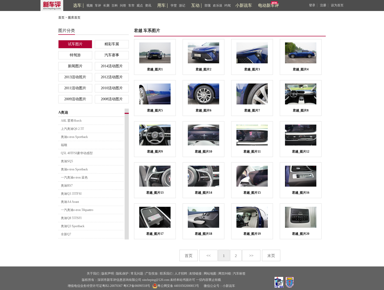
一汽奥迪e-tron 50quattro (77, 210)
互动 (195, 5)
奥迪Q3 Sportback (72, 226)
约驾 (227, 5)
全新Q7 (66, 234)
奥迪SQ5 (67, 161)
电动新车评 (268, 5)
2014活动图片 (112, 66)
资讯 (148, 5)
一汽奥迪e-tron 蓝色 (74, 177)
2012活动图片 (112, 77)
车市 (131, 5)
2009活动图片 (75, 99)
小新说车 (243, 5)
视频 (89, 5)
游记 (182, 5)
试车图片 (75, 44)
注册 (323, 5)
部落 (208, 5)
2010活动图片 (112, 88)
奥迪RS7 (67, 185)
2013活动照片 (75, 77)
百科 (115, 5)
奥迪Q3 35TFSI (71, 194)
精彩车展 (111, 44)
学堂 (174, 5)
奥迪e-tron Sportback (74, 137)
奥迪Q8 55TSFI (71, 218)
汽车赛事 (111, 55)
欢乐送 (217, 5)
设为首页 (337, 5)
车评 (98, 5)
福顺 (64, 145)
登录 (312, 5)
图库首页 (74, 17)
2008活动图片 (112, 99)
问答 (123, 5)
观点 (140, 5)
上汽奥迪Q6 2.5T (72, 129)
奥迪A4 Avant (70, 202)
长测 (106, 5)
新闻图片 (75, 66)
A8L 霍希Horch (71, 120)
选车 (77, 5)
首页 (61, 17)
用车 (161, 5)
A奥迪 (63, 112)
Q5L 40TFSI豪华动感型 (77, 153)
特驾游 (75, 55)
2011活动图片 (75, 88)
